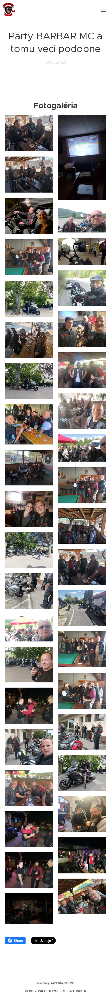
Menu (103, 9)
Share (18, 940)
